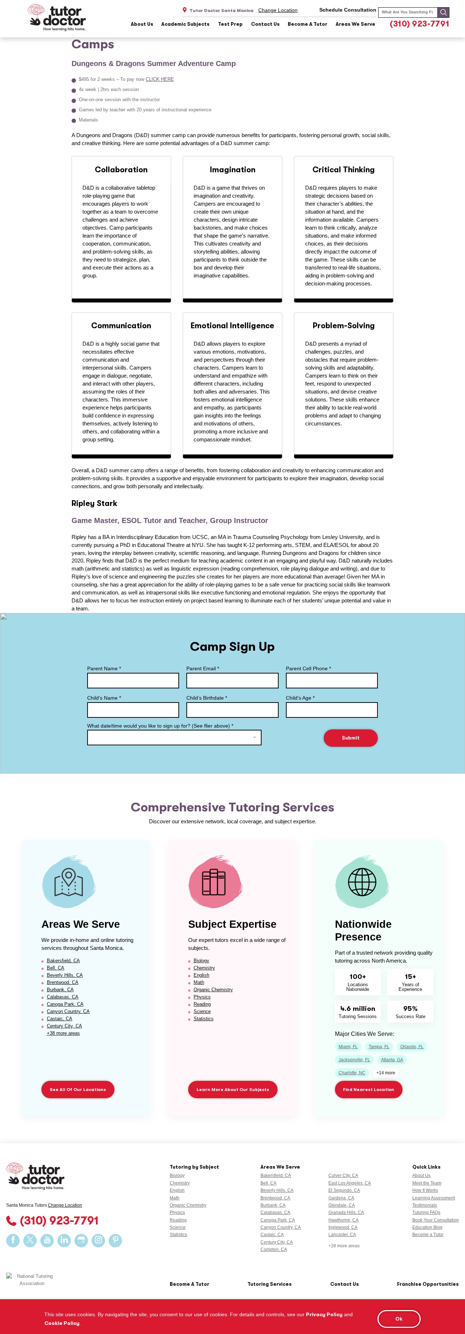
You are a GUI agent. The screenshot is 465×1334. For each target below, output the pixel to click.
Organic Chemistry (213, 989)
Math (199, 982)
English (201, 975)
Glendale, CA (341, 1205)
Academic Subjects (185, 24)
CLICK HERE (160, 79)
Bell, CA (55, 968)
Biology (201, 960)
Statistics (204, 1018)
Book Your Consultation (435, 1220)
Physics (202, 997)
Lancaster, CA (342, 1234)
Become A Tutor (307, 24)
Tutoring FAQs (426, 1212)
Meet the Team (426, 1183)
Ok (399, 1319)
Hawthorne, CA (343, 1220)
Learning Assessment (433, 1198)
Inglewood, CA (342, 1227)
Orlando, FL (412, 1046)
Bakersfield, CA (63, 960)
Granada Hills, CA (346, 1212)
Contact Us (265, 24)
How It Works (425, 1190)
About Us (142, 24)
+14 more (385, 1072)
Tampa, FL (379, 1046)
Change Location (278, 10)
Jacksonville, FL (354, 1059)
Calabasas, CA (62, 997)
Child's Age (300, 698)
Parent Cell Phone (308, 668)
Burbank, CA (60, 989)
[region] (232, 1316)
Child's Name (104, 698)
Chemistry (204, 968)
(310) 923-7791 (419, 23)
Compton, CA (273, 1249)
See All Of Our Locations (78, 1089)
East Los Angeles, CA (349, 1183)
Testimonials (424, 1205)
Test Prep (230, 24)
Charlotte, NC (352, 1072)
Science (202, 1011)
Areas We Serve (355, 24)
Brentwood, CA (62, 982)
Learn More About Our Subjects (233, 1089)
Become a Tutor (428, 1234)
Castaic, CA (59, 1018)
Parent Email (202, 668)
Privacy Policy (324, 1314)
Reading (202, 1004)
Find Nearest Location (368, 1089)
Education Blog (427, 1227)
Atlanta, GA (392, 1059)
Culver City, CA (343, 1175)
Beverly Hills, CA (65, 975)
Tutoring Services (269, 1284)
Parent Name (104, 668)
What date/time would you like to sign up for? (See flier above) (160, 726)
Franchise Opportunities (428, 1284)
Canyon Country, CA (68, 1011)
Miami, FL (348, 1046)
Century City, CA (64, 1026)
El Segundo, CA (344, 1190)
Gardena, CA (341, 1198)
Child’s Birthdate (206, 698)
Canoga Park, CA (65, 1004)
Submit (351, 738)
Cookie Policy (62, 1323)
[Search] (443, 12)
